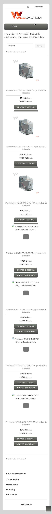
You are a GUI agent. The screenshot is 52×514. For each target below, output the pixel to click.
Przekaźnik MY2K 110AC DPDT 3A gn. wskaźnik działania (26, 204)
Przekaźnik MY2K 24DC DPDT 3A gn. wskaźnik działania (26, 367)
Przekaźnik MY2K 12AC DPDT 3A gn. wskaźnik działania (26, 91)
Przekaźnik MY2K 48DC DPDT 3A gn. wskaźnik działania (26, 423)
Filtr (39, 46)
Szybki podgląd (26, 70)
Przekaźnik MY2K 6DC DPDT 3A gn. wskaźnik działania (26, 254)
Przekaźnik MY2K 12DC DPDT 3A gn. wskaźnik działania (26, 310)
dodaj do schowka (26, 275)
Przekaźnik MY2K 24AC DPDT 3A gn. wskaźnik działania (26, 148)
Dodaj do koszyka (25, 107)
